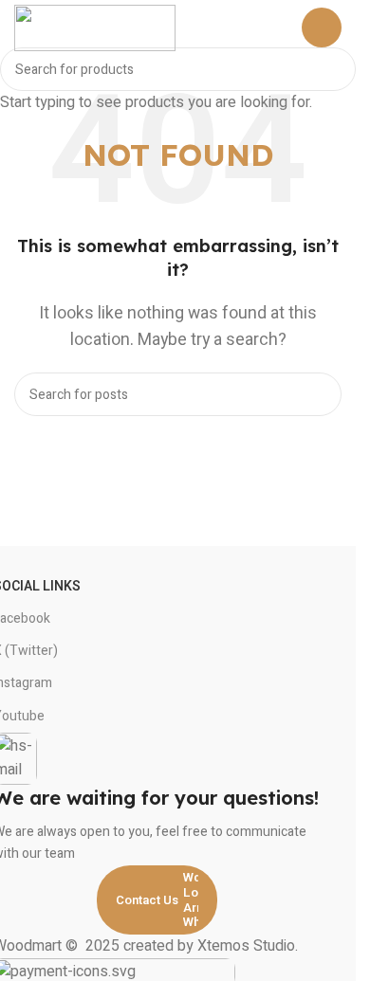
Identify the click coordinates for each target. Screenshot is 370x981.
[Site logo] (95, 27)
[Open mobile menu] (321, 27)
